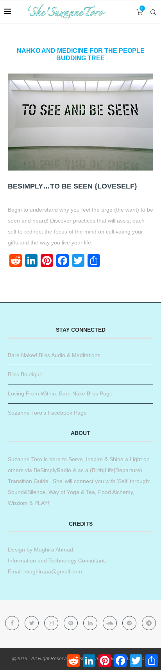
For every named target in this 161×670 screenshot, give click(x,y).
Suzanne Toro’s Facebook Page (47, 413)
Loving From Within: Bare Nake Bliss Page (60, 393)
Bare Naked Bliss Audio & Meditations (54, 355)
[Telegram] (149, 623)
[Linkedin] (91, 623)
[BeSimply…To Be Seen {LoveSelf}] (80, 122)
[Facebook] (13, 623)
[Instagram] (52, 623)
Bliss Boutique (25, 374)
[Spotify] (130, 623)
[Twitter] (32, 623)
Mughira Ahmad (52, 549)
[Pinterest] (71, 623)
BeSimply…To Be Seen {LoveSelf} (72, 186)
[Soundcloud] (110, 623)
